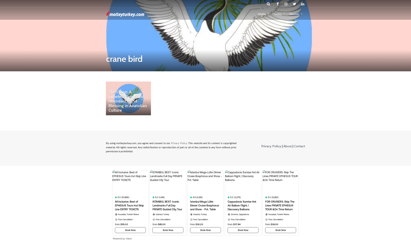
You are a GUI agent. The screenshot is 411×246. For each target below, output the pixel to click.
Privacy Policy (179, 143)
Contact (299, 146)
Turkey (278, 13)
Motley (262, 13)
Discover (294, 13)
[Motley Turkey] (125, 13)
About (287, 146)
